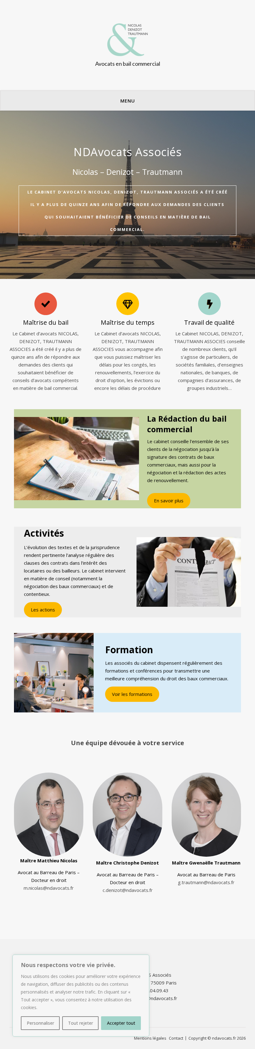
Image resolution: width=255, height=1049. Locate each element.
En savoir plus (168, 500)
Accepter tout (121, 1023)
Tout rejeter (80, 1023)
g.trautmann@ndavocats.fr (206, 882)
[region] (80, 996)
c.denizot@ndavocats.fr (128, 890)
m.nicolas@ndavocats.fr (49, 888)
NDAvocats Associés (127, 152)
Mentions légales (150, 1038)
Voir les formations (132, 694)
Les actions (43, 609)
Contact (176, 1038)
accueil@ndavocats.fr (154, 998)
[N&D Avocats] (127, 45)
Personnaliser (40, 1023)
